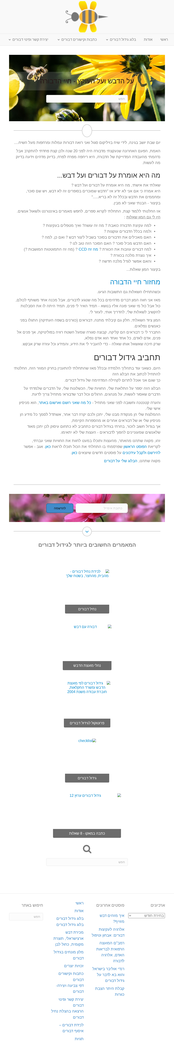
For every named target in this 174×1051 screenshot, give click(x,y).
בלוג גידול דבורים (123, 39)
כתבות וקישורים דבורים (79, 39)
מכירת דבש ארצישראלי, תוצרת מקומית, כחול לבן (68, 938)
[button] (59, 508)
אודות (148, 39)
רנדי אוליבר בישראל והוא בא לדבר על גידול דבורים (108, 975)
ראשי (164, 39)
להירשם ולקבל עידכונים (141, 453)
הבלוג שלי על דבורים (120, 461)
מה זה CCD (88, 249)
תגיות (79, 1039)
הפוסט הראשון (134, 447)
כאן (48, 447)
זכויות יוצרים (74, 966)
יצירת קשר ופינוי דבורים (30, 39)
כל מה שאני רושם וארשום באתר (65, 403)
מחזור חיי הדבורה (135, 282)
